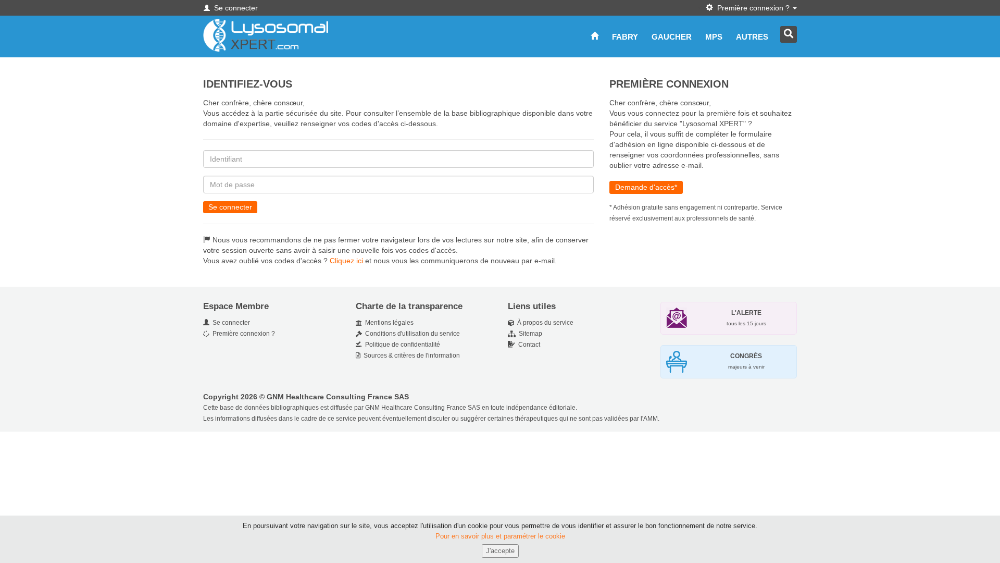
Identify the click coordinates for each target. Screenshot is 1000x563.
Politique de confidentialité (401, 344)
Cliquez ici (346, 260)
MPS (713, 36)
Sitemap (529, 333)
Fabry (625, 36)
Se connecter (230, 207)
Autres (752, 36)
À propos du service (543, 322)
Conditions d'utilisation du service (411, 333)
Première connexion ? (242, 333)
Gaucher (672, 36)
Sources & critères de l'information (410, 355)
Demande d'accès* (646, 187)
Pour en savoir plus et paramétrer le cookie (500, 536)
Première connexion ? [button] (752, 8)
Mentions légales (388, 322)
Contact (527, 344)
